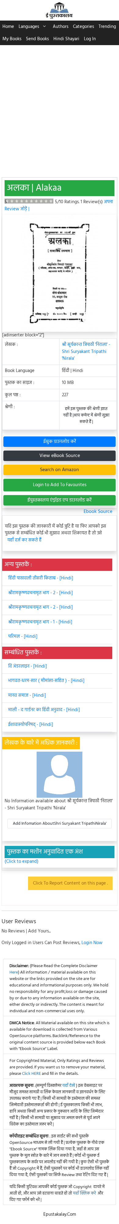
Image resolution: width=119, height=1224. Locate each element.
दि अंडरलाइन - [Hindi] (27, 666)
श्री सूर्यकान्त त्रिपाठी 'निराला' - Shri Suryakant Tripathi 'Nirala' (86, 351)
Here (13, 972)
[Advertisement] (59, 108)
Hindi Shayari (66, 39)
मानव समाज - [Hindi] (27, 695)
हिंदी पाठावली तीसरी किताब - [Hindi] (40, 578)
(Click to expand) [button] (21, 861)
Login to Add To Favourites (59, 485)
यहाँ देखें (69, 1085)
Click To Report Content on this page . (70, 883)
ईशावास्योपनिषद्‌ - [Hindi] (30, 724)
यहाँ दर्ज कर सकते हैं (24, 540)
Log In (90, 39)
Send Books (37, 39)
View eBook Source (59, 456)
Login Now (92, 943)
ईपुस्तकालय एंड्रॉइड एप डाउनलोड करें (59, 500)
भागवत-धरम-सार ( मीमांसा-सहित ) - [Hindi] (46, 680)
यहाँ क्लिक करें (84, 1193)
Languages (29, 26)
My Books (11, 39)
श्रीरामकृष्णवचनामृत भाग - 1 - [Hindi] (40, 622)
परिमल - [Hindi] (23, 636)
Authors (60, 26)
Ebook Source (98, 512)
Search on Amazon (59, 470)
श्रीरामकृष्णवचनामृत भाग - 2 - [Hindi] (40, 593)
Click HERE (31, 1073)
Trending (107, 26)
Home (8, 26)
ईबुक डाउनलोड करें (59, 442)
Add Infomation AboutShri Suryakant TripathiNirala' (59, 823)
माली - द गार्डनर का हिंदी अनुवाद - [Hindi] (44, 710)
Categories (83, 26)
